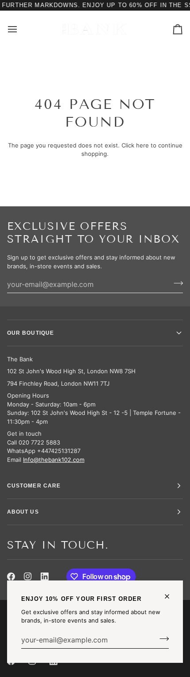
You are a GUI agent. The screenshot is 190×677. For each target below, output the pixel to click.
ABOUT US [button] (23, 512)
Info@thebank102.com (53, 459)
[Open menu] (20, 29)
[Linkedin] (45, 576)
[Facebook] (11, 576)
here (142, 145)
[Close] (171, 596)
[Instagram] (28, 576)
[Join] (161, 639)
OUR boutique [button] (30, 333)
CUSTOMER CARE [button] (34, 486)
